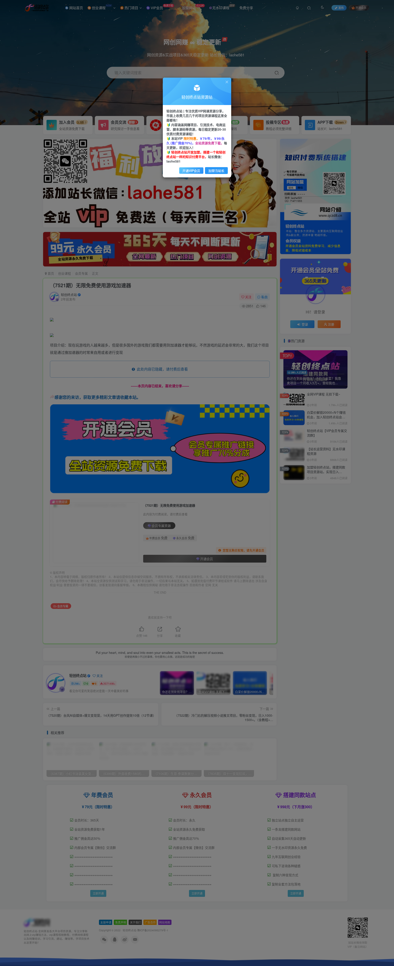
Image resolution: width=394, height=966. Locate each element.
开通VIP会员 (191, 170)
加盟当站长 (216, 170)
